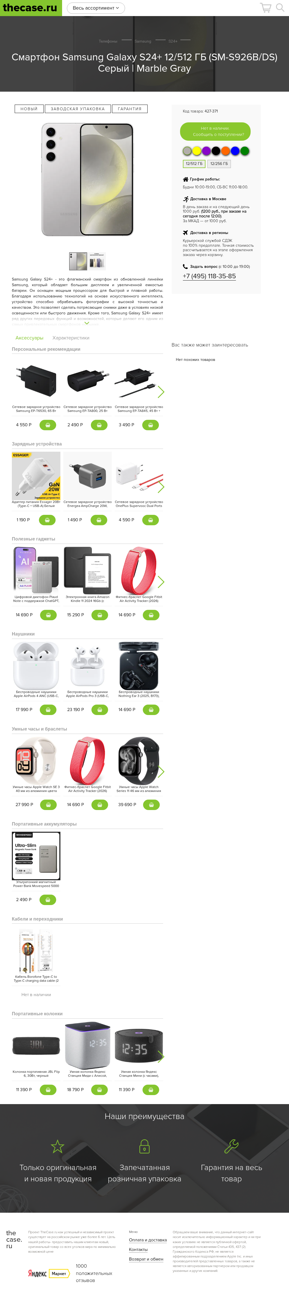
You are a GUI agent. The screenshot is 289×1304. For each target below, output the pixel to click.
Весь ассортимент (94, 8)
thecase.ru (30, 8)
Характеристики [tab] (70, 338)
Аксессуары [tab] (29, 338)
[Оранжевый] (225, 151)
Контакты (138, 1249)
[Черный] (216, 151)
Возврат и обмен (146, 1259)
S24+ (173, 41)
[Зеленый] (244, 151)
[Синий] (235, 151)
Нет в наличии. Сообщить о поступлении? (218, 131)
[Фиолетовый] (206, 151)
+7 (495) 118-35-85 (209, 276)
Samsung (143, 41)
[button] (266, 8)
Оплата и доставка (148, 1240)
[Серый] (187, 151)
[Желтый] (196, 151)
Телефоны (108, 41)
